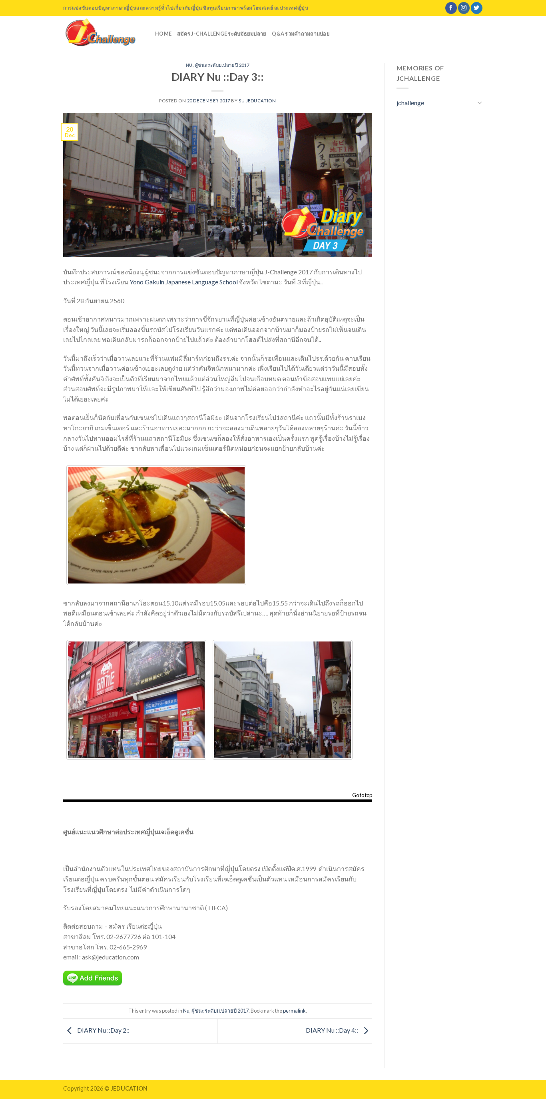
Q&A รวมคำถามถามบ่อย (300, 33)
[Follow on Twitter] (476, 8)
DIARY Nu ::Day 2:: (103, 1030)
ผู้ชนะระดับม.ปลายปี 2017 (222, 65)
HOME (163, 33)
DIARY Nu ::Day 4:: (332, 1030)
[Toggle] (479, 102)
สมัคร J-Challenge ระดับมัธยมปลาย (221, 33)
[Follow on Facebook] (451, 8)
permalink (294, 1010)
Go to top (362, 795)
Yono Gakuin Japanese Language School (184, 282)
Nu (189, 65)
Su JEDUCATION (257, 100)
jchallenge (410, 102)
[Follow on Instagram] (464, 8)
